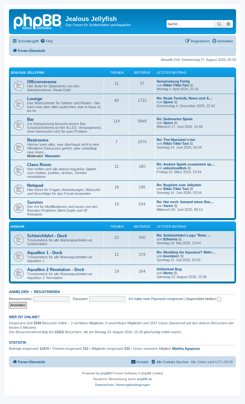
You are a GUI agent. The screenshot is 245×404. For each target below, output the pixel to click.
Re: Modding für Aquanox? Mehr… (186, 252)
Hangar (17, 226)
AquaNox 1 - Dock (44, 252)
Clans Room (39, 164)
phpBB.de (144, 379)
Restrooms (37, 140)
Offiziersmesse (41, 81)
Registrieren (47, 292)
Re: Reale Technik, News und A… (184, 98)
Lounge (34, 98)
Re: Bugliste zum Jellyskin (179, 185)
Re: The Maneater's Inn (176, 140)
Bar (30, 119)
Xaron (168, 206)
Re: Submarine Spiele (175, 119)
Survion (35, 202)
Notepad (35, 185)
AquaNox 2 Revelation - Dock (55, 269)
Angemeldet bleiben (201, 299)
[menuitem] (46, 41)
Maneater (52, 156)
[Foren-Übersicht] (38, 21)
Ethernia (170, 239)
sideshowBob (175, 168)
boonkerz (171, 256)
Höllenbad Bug (169, 269)
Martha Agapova (186, 348)
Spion (168, 102)
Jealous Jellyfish (27, 72)
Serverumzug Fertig (173, 81)
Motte (168, 273)
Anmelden (19, 292)
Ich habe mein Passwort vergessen (156, 299)
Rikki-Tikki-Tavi (176, 85)
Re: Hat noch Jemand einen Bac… (185, 202)
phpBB (105, 373)
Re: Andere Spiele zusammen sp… (186, 164)
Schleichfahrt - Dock (47, 235)
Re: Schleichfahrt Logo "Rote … (184, 235)
